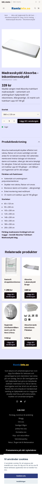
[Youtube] (21, 401)
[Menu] (4, 8)
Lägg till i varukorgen (10, 295)
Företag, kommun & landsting (21, 415)
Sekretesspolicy (21, 439)
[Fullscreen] (21, 48)
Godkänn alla (21, 476)
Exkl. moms (17, 2)
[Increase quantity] (14, 121)
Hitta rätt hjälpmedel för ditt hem (22, 15)
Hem (6, 15)
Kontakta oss (21, 432)
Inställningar (21, 481)
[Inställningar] (36, 2)
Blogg (21, 418)
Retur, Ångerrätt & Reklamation (21, 442)
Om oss (21, 422)
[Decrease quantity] (4, 121)
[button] (36, 49)
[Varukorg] (38, 8)
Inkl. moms (6, 2)
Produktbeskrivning (14, 141)
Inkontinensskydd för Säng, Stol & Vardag (19, 17)
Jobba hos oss (21, 428)
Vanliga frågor (21, 425)
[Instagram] (17, 401)
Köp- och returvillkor (21, 435)
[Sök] (35, 8)
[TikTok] (25, 401)
